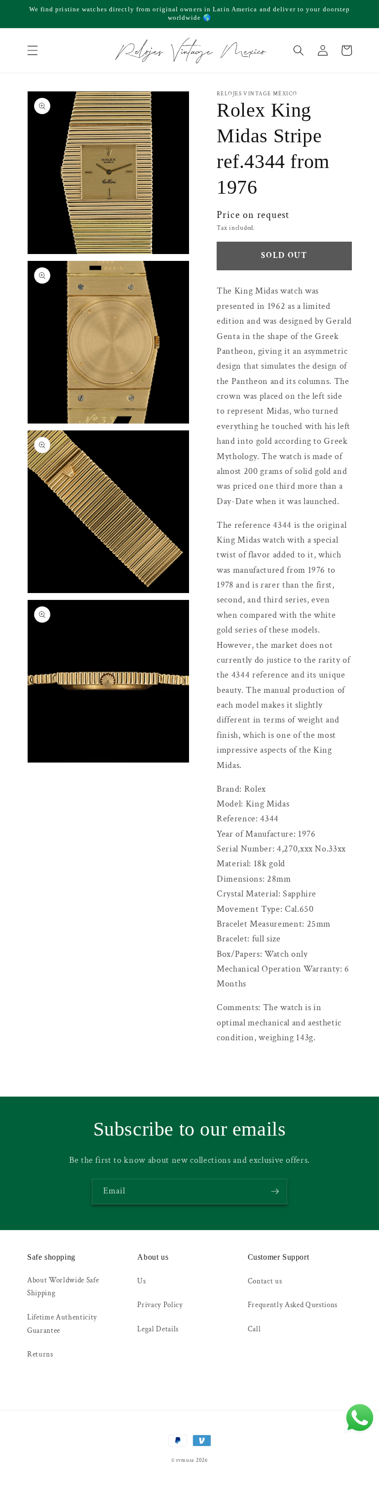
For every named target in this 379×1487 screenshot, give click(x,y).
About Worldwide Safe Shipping (63, 1286)
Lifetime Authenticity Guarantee (62, 1323)
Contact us (265, 1281)
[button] (32, 50)
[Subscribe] (275, 1191)
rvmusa (185, 1460)
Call (254, 1329)
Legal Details (158, 1329)
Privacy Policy (160, 1305)
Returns (40, 1354)
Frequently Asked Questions (293, 1305)
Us (141, 1281)
